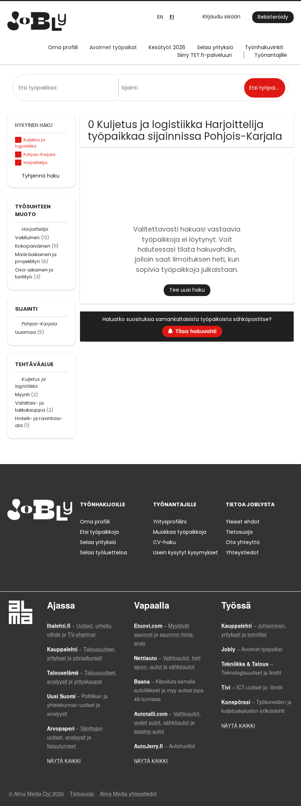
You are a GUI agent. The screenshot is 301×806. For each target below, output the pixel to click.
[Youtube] (60, 536)
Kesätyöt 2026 (167, 47)
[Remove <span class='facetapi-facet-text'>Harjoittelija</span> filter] (18, 163)
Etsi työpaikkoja (99, 532)
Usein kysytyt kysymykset (185, 552)
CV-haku (164, 542)
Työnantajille (270, 55)
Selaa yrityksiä (215, 47)
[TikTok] (49, 536)
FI (172, 17)
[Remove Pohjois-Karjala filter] (18, 324)
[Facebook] (12, 536)
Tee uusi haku (187, 289)
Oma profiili (63, 47)
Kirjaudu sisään (221, 16)
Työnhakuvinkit (264, 47)
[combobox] (67, 88)
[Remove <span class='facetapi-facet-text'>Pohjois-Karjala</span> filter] (18, 155)
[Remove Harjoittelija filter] (18, 229)
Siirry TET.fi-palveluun (204, 55)
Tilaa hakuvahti (196, 331)
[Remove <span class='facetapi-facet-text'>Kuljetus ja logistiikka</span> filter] (18, 140)
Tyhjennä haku (40, 175)
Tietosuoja (239, 532)
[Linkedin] (37, 536)
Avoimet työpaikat (113, 47)
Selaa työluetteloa (103, 552)
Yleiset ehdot (243, 521)
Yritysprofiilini (169, 521)
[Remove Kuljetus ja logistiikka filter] (18, 379)
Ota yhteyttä (243, 542)
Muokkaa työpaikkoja (179, 532)
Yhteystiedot (242, 552)
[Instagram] (24, 536)
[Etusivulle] (36, 21)
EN (160, 17)
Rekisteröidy (273, 17)
